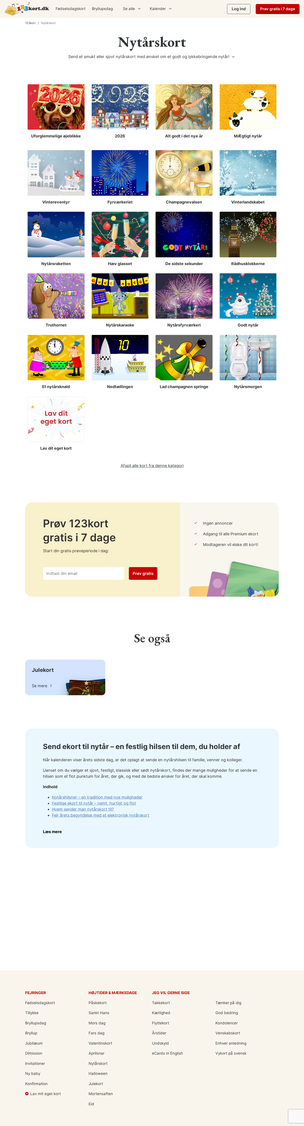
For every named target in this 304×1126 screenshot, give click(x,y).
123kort (30, 23)
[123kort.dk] (26, 9)
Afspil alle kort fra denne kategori (152, 465)
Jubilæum (34, 1043)
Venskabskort (227, 1033)
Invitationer (35, 1063)
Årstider (159, 1033)
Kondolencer (226, 1023)
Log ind (239, 8)
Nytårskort (98, 1063)
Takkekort (161, 1003)
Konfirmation (36, 1084)
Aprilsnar (96, 1053)
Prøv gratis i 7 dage (277, 9)
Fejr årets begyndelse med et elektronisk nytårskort (100, 815)
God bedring (226, 1013)
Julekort (96, 1084)
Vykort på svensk (230, 1053)
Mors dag (97, 1023)
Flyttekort (160, 1023)
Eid (91, 1104)
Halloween (98, 1073)
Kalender (158, 8)
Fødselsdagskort (70, 8)
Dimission (33, 1053)
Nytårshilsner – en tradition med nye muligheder (97, 797)
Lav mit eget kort (45, 1094)
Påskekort (98, 1003)
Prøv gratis (143, 573)
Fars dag (96, 1033)
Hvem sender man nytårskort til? (83, 809)
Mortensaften (101, 1094)
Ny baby (32, 1073)
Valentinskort (100, 1043)
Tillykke (32, 1013)
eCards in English (167, 1053)
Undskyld (160, 1043)
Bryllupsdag (102, 8)
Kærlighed (161, 1013)
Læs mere (52, 831)
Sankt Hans (99, 1013)
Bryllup (31, 1033)
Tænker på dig (228, 1003)
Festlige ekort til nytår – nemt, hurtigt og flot (94, 803)
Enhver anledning (230, 1043)
